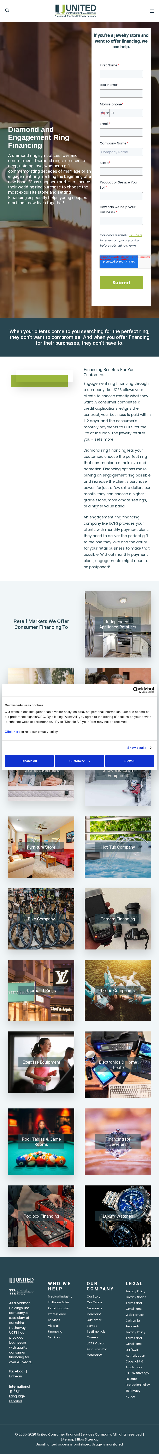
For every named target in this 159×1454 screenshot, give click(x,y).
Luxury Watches (118, 1216)
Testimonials (96, 1331)
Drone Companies (118, 990)
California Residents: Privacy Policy (135, 1326)
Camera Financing (118, 918)
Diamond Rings (41, 990)
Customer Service (94, 1323)
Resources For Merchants (97, 1352)
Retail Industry (58, 1308)
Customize (77, 760)
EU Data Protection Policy (138, 1382)
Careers (92, 1337)
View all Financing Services (55, 1331)
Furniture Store (41, 847)
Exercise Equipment (41, 1062)
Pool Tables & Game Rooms (41, 1141)
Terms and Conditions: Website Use (135, 1309)
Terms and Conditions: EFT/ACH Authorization (135, 1346)
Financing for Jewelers (117, 1141)
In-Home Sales (58, 1302)
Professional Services (57, 1317)
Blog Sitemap (88, 1439)
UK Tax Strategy (137, 1373)
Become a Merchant (94, 1311)
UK (18, 1391)
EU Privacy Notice (133, 1394)
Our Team (94, 1302)
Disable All (29, 760)
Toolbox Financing (41, 1216)
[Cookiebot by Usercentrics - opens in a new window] (136, 690)
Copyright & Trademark (134, 1364)
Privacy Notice (136, 1297)
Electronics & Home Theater (118, 1064)
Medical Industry (60, 1296)
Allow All (129, 760)
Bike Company (41, 918)
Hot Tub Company (118, 847)
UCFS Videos (96, 1343)
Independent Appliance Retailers (117, 624)
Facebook (17, 1371)
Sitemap (68, 1439)
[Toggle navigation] (129, 11)
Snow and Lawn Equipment (118, 773)
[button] (7, 11)
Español (15, 1401)
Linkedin (15, 1376)
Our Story (93, 1296)
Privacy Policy (135, 1291)
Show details (136, 747)
